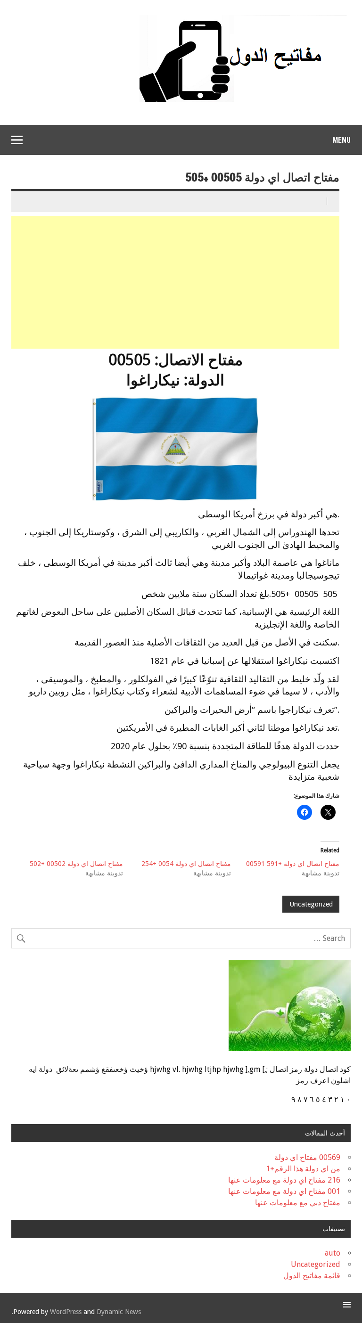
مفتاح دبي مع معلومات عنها (297, 1202)
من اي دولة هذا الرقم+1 (303, 1168)
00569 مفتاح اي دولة (307, 1157)
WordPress (66, 1311)
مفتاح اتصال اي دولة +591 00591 (292, 863)
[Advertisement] (174, 282)
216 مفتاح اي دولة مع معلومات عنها (284, 1180)
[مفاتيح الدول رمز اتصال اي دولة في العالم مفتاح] (243, 18)
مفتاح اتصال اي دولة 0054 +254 (186, 863)
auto (332, 1253)
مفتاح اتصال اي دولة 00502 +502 (76, 863)
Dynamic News (119, 1311)
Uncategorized (311, 904)
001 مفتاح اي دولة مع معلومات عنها (284, 1191)
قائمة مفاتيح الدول (311, 1275)
